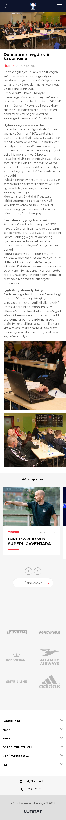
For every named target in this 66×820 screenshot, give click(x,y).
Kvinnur (8, 738)
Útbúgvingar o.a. (16, 756)
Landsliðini (11, 721)
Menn (6, 729)
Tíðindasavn (33, 582)
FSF (5, 764)
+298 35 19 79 (36, 789)
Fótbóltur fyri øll (17, 747)
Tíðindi (9, 65)
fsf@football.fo (36, 781)
